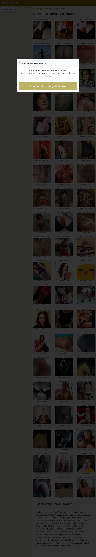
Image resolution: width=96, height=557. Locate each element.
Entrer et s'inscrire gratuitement (48, 86)
